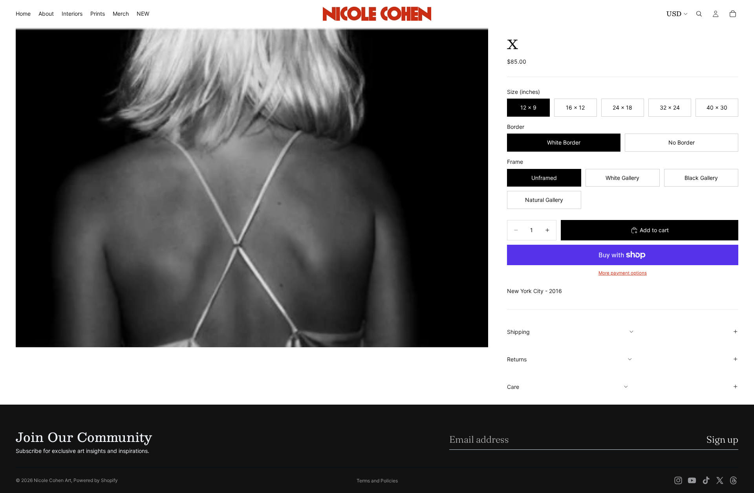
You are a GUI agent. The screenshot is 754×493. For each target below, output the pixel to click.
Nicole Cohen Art (52, 480)
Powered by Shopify (95, 480)
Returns (517, 359)
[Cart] (732, 13)
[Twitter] (720, 480)
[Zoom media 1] (252, 187)
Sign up (722, 439)
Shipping (518, 331)
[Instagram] (678, 480)
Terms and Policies (377, 481)
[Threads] (733, 480)
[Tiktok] (706, 480)
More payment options (622, 273)
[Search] (699, 13)
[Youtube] (692, 480)
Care (513, 386)
